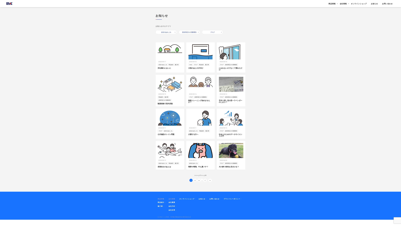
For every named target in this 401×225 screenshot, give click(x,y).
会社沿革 (172, 210)
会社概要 (172, 202)
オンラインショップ (359, 3)
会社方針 (172, 206)
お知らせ (374, 3)
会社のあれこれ (166, 32)
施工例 (160, 206)
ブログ (212, 32)
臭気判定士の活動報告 (189, 32)
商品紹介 (161, 202)
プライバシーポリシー (232, 199)
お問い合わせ (387, 3)
